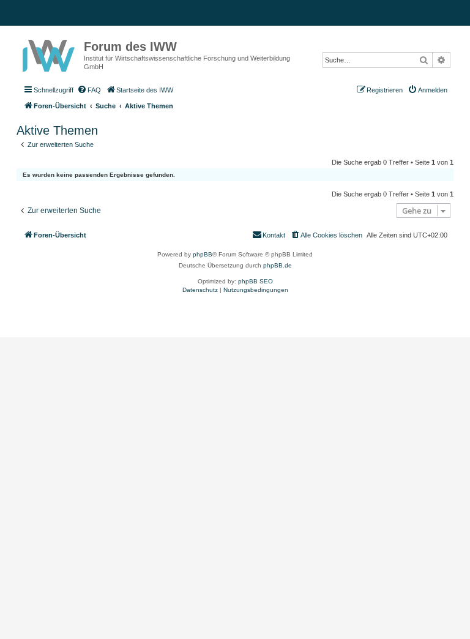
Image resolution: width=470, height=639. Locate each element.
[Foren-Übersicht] (50, 53)
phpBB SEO (255, 281)
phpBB (202, 254)
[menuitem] (88, 90)
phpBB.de (277, 265)
